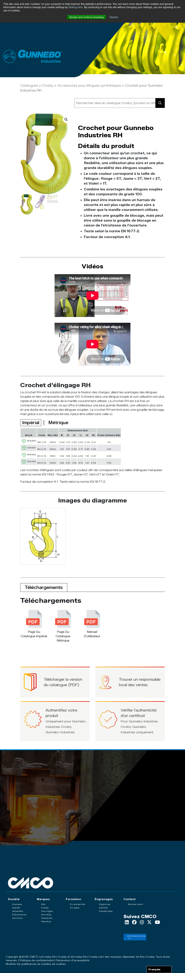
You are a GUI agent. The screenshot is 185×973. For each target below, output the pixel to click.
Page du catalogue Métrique (63, 636)
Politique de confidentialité (36, 960)
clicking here (75, 7)
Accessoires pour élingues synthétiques (89, 86)
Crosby (48, 86)
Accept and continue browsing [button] (86, 17)
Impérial (30, 422)
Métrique (58, 422)
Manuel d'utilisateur (92, 634)
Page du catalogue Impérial (34, 634)
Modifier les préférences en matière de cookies (36, 963)
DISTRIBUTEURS (136, 936)
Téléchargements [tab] (44, 587)
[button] (66, 119)
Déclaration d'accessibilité (72, 960)
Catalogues (29, 86)
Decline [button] (114, 17)
